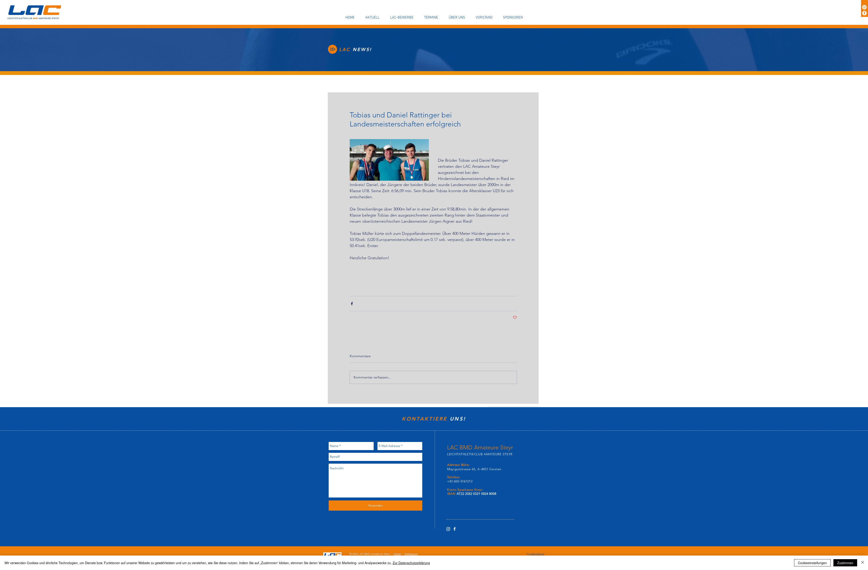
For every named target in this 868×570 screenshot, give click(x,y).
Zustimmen (845, 563)
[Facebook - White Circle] (864, 13)
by (535, 553)
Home (397, 554)
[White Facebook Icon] (454, 528)
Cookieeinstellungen (812, 563)
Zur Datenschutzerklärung (411, 563)
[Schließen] (862, 562)
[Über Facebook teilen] (352, 303)
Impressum (410, 554)
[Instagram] (864, 7)
